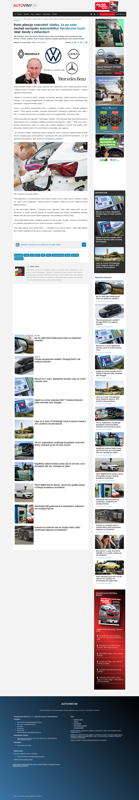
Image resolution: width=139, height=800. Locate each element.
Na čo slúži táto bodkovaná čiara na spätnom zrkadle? (108, 297)
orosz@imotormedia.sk (30, 724)
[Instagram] (97, 14)
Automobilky (18, 255)
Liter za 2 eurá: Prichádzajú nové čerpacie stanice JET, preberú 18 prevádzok (60, 422)
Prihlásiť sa (121, 14)
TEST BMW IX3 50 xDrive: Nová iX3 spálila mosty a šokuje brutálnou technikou (60, 486)
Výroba (67, 255)
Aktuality (26, 14)
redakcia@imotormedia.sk (34, 732)
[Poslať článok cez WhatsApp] (83, 42)
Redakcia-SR (109, 301)
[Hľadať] (14, 14)
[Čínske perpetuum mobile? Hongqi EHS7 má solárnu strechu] (24, 374)
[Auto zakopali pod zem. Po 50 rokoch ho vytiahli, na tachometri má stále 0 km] (109, 574)
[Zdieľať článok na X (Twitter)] (78, 42)
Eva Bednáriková (110, 480)
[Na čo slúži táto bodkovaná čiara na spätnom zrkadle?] (24, 353)
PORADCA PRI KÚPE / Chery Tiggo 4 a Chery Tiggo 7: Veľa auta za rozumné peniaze (110, 679)
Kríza (32, 255)
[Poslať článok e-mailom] (86, 42)
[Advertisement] (50, 312)
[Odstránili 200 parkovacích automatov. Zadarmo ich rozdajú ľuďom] (24, 522)
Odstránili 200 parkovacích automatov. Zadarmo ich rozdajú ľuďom (107, 502)
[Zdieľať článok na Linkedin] (81, 42)
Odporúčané (46, 14)
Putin (43, 255)
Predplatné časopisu (108, 14)
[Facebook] (91, 14)
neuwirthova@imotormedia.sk (36, 756)
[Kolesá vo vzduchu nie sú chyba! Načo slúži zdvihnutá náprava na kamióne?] (24, 544)
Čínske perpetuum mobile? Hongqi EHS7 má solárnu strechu (107, 322)
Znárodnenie (19, 258)
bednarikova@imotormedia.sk (34, 722)
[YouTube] (94, 14)
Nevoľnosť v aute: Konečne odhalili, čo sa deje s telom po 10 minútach (109, 553)
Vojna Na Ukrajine (57, 255)
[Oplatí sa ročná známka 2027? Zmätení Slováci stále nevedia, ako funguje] (24, 416)
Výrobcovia (75, 255)
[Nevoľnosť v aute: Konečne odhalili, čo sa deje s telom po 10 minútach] (109, 548)
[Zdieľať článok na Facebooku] (75, 42)
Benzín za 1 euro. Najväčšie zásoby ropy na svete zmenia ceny (108, 214)
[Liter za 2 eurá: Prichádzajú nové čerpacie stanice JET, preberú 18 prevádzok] (24, 438)
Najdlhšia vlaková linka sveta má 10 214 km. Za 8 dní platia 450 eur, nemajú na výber (60, 465)
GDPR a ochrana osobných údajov (23, 759)
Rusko (48, 255)
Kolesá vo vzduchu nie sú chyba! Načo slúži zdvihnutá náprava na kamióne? (57, 528)
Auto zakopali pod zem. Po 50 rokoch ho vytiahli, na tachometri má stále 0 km (109, 579)
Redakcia (108, 532)
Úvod (15, 19)
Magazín (38, 14)
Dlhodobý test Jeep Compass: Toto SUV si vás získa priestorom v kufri (109, 637)
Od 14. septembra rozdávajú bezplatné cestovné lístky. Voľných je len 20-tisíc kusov (59, 443)
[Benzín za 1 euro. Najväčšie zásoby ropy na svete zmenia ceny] (24, 395)
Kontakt (54, 14)
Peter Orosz (41, 42)
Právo (37, 255)
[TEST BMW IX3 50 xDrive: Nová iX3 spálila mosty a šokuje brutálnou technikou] (24, 501)
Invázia (26, 255)
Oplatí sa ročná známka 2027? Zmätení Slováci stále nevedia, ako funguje (59, 401)
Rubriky (19, 14)
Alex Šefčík (108, 218)
